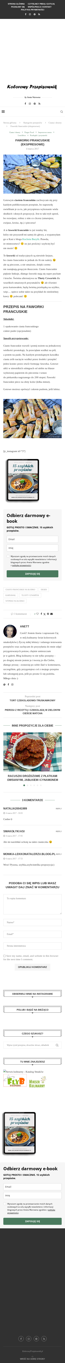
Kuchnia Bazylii (30, 239)
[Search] (61, 112)
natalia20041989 (15, 808)
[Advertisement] (32, 49)
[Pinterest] (35, 14)
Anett (24, 626)
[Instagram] (30, 14)
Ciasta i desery (55, 122)
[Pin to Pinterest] (48, 614)
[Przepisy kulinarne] (37, 1076)
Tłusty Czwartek (30, 595)
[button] (6, 759)
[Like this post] (37, 614)
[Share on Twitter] (44, 614)
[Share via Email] (51, 614)
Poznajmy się (18, 7)
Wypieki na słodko (15, 601)
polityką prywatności (21, 565)
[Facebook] (25, 14)
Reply (59, 809)
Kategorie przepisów (33, 122)
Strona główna (16, 4)
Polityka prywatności (32, 10)
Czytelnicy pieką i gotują (41, 4)
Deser (44, 590)
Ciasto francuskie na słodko (20, 590)
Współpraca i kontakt (40, 7)
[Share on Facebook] (41, 614)
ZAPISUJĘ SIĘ (32, 573)
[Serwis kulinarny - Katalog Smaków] (23, 1071)
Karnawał (11, 595)
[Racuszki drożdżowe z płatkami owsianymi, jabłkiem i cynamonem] (32, 751)
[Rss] (39, 14)
